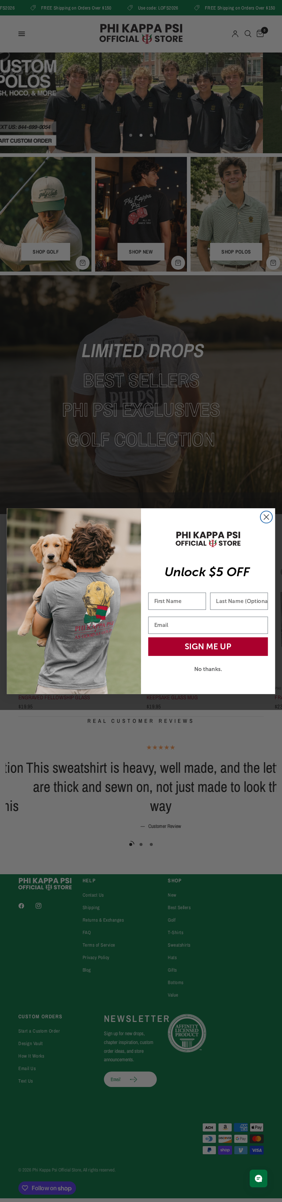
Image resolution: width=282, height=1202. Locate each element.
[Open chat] (258, 1178)
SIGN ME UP (208, 646)
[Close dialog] (266, 517)
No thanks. (208, 669)
